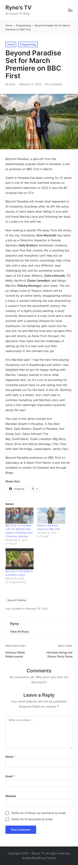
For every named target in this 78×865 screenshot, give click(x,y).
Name (10, 756)
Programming (28, 44)
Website (10, 796)
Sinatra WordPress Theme (39, 858)
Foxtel (10, 44)
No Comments (53, 84)
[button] (19, 631)
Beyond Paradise (16, 600)
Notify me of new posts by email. (32, 819)
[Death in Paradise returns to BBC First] (51, 515)
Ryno (14, 624)
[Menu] (70, 10)
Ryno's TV (18, 8)
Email (10, 776)
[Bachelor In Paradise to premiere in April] (19, 558)
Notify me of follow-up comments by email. (38, 813)
